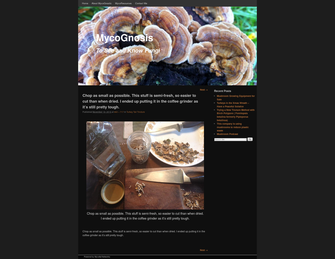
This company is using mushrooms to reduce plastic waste (233, 127)
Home (85, 3)
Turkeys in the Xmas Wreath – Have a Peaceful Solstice (233, 104)
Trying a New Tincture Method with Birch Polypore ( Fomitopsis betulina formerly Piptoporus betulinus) (236, 115)
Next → (204, 89)
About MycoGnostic (102, 3)
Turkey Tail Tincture (135, 111)
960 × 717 (119, 111)
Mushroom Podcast (227, 134)
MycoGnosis (124, 37)
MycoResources (123, 3)
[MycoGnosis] (167, 46)
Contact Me (141, 3)
